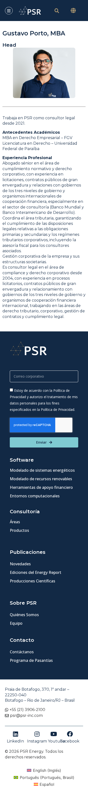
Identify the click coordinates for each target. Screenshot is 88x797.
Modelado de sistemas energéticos (42, 470)
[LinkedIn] (15, 734)
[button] (73, 11)
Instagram (37, 741)
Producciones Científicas (32, 581)
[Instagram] (37, 734)
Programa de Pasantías (31, 660)
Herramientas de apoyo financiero (41, 487)
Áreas (15, 521)
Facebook (69, 741)
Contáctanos (22, 652)
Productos (19, 530)
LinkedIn (15, 741)
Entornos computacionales (35, 496)
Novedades (20, 564)
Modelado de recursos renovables (41, 478)
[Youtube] (54, 734)
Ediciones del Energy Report (35, 572)
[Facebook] (70, 734)
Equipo (16, 623)
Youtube (56, 741)
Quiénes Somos (24, 614)
